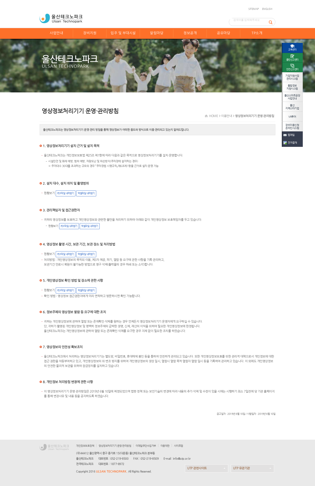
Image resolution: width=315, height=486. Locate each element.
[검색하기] (272, 22)
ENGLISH (267, 8)
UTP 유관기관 (241, 468)
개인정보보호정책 (85, 445)
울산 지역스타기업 (292, 107)
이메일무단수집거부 (146, 445)
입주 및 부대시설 (123, 33)
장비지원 (89, 33)
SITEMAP (253, 8)
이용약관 (165, 445)
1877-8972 (117, 463)
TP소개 (257, 33)
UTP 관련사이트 (197, 468)
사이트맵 (178, 445)
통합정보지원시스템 (292, 87)
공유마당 (223, 33)
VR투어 (292, 116)
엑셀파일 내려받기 (86, 193)
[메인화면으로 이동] (61, 18)
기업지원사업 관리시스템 (292, 77)
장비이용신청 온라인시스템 (292, 126)
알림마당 (156, 33)
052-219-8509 (150, 458)
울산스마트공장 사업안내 (292, 97)
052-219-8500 (119, 458)
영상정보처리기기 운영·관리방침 (115, 445)
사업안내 (56, 33)
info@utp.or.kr (182, 458)
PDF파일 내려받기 (65, 193)
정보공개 (190, 33)
